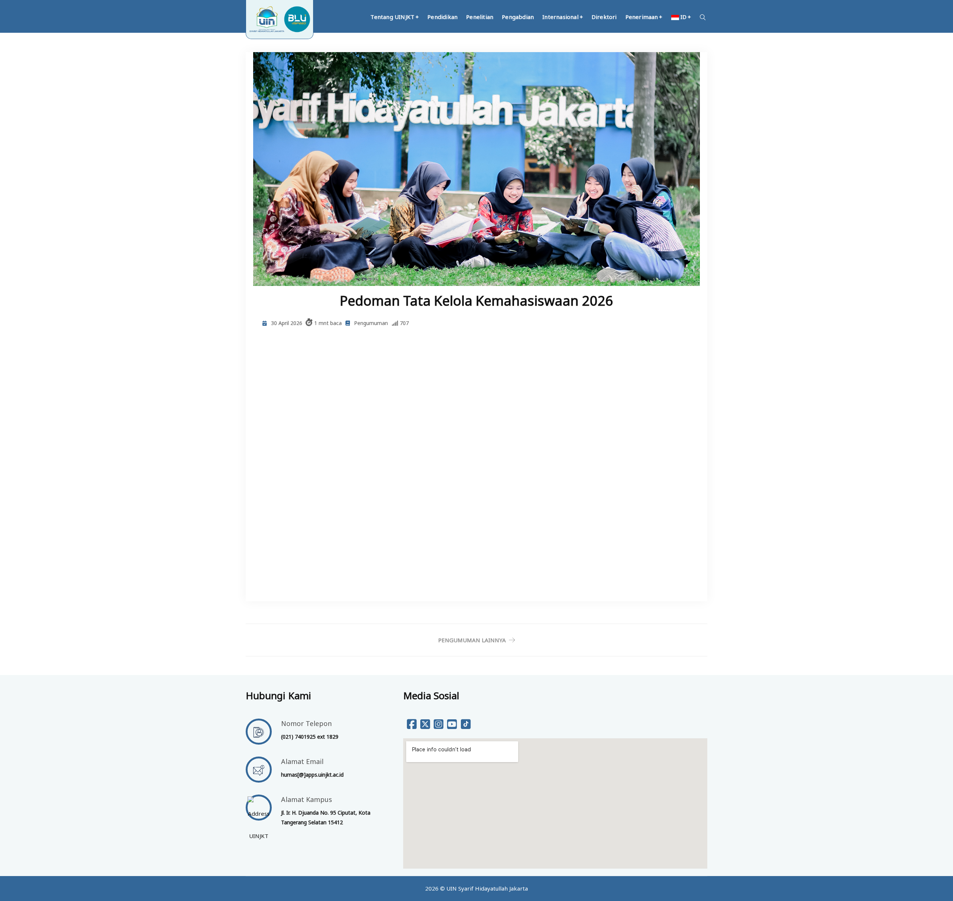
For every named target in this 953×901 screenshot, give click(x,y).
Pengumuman (371, 323)
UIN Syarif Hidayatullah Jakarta (487, 888)
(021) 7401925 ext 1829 (309, 736)
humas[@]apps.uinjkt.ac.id (312, 774)
